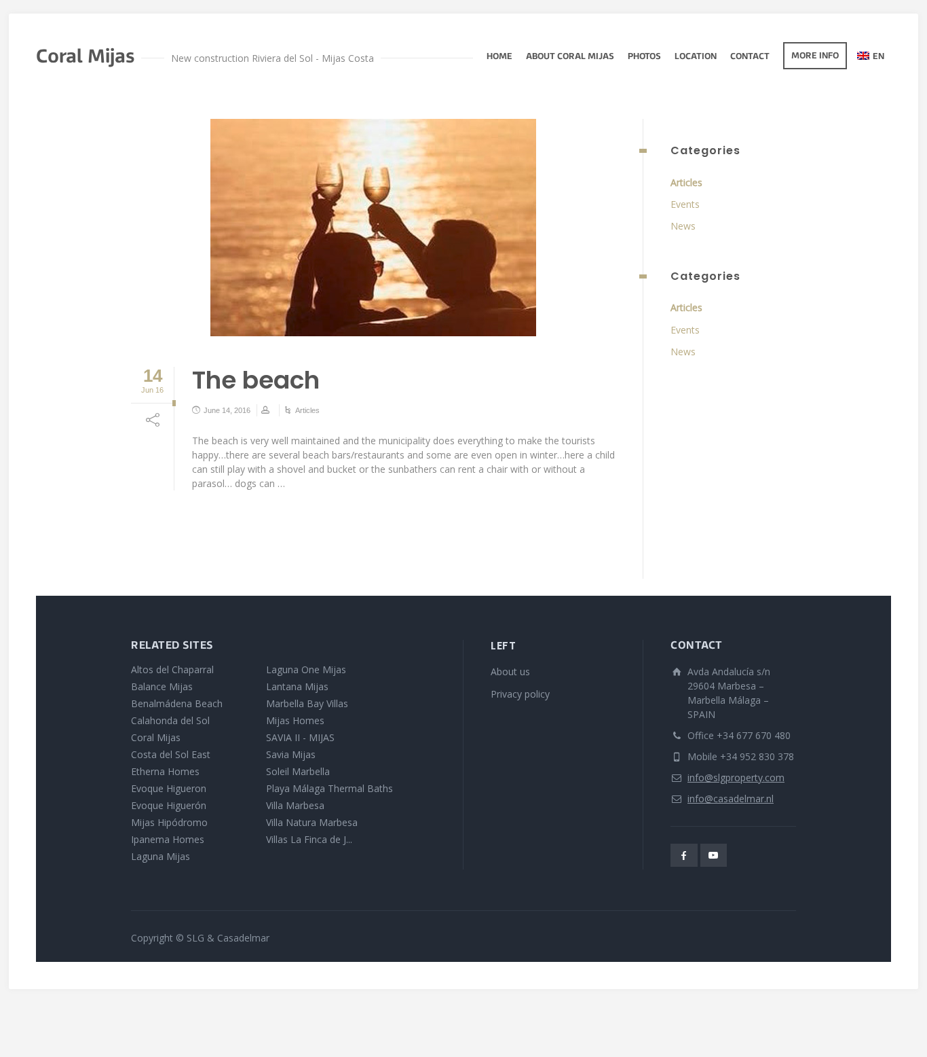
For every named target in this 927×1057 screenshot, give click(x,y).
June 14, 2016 (227, 410)
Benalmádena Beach (177, 703)
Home (499, 57)
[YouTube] (713, 855)
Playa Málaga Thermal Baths (329, 788)
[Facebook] (684, 855)
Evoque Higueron (168, 788)
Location (696, 57)
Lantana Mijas (297, 686)
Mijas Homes (295, 720)
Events (685, 204)
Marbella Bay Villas (307, 703)
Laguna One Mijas (306, 669)
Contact (750, 57)
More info (815, 56)
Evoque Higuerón (168, 805)
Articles (307, 410)
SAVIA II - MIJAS (300, 737)
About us (510, 671)
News (683, 225)
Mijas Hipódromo (169, 822)
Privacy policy (520, 693)
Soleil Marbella (298, 771)
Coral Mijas (156, 737)
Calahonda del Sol (170, 720)
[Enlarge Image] (373, 227)
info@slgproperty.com (735, 777)
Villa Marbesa (295, 805)
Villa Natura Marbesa (312, 822)
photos (644, 57)
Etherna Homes (165, 771)
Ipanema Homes (167, 839)
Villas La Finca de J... (309, 839)
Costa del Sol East (170, 754)
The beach (256, 380)
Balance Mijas (162, 686)
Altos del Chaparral (172, 669)
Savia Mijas (291, 754)
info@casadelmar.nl (730, 798)
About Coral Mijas (570, 57)
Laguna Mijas (160, 856)
